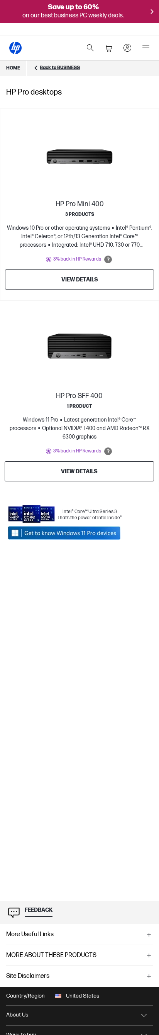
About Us (17, 1014)
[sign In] (127, 48)
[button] (79, 934)
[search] (90, 48)
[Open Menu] (146, 48)
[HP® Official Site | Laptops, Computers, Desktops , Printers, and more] (15, 48)
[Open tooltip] (108, 259)
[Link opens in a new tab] (65, 533)
